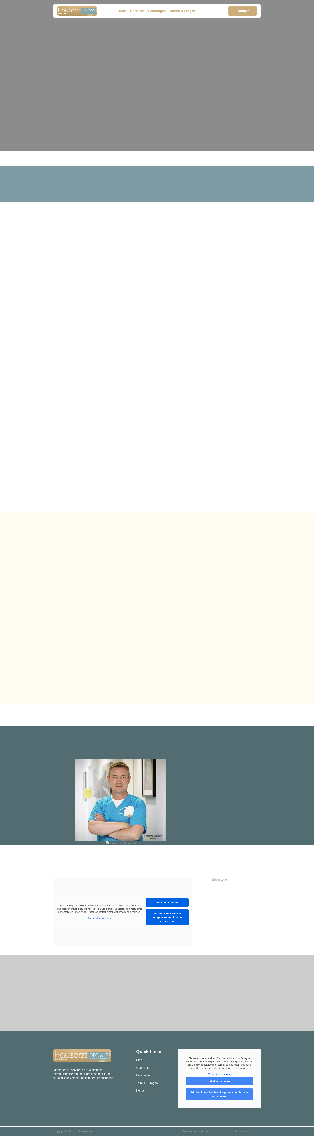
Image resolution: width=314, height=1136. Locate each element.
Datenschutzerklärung (196, 1131)
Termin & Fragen (182, 11)
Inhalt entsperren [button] (167, 902)
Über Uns (137, 11)
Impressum (242, 1131)
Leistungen (157, 11)
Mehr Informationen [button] (99, 918)
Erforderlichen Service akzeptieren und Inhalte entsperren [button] (167, 917)
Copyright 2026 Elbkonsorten (72, 1131)
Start (122, 11)
